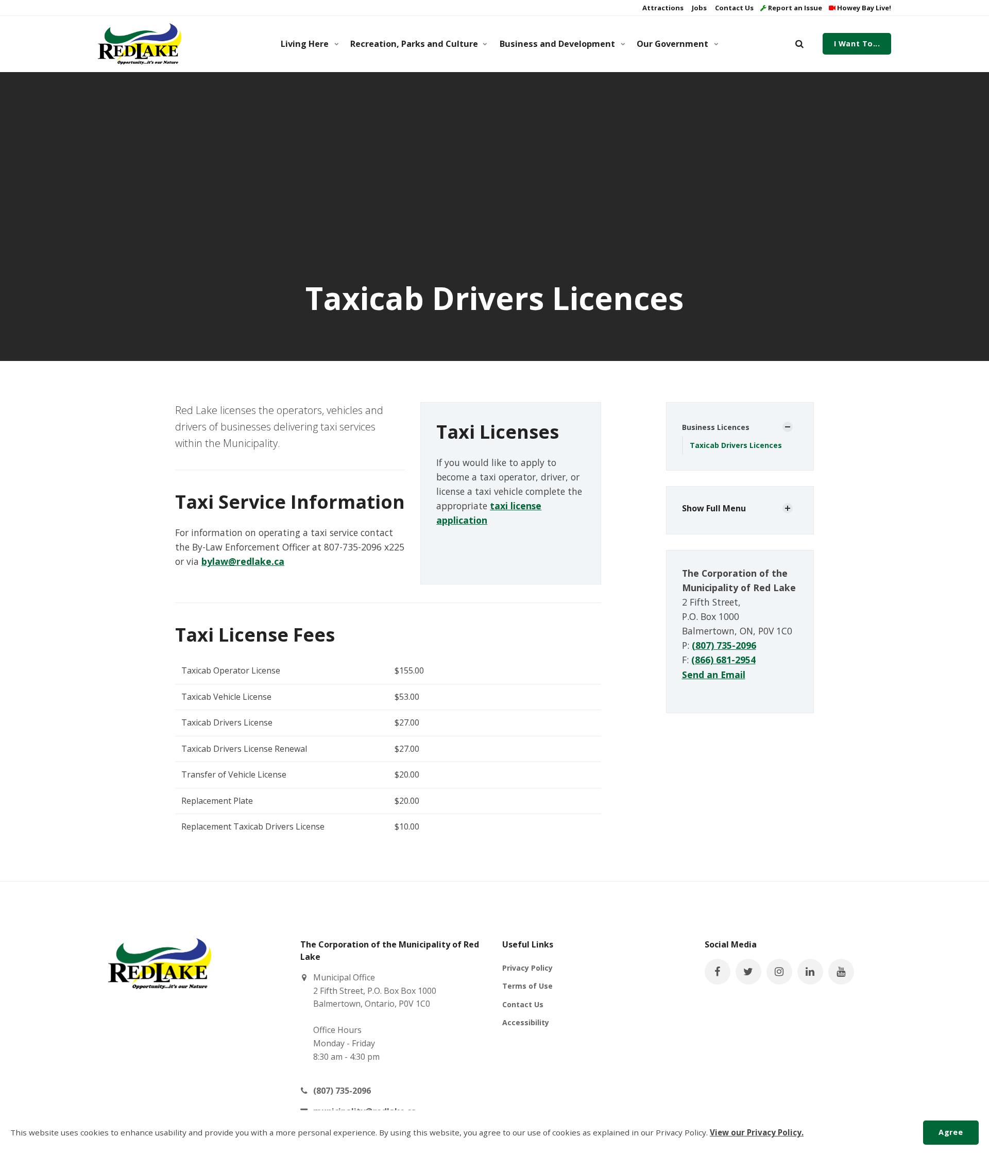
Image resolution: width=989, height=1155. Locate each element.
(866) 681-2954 (723, 659)
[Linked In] (810, 972)
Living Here (305, 43)
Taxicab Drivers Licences (736, 445)
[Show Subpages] (787, 427)
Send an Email (713, 674)
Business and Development (557, 43)
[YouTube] (841, 972)
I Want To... (857, 43)
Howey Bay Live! (863, 7)
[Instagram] (779, 972)
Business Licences (715, 427)
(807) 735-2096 (724, 645)
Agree (951, 1132)
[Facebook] (717, 972)
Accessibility (525, 1022)
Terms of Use (527, 986)
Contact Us (733, 7)
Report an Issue (794, 7)
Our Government (672, 43)
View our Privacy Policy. (757, 1132)
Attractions (662, 7)
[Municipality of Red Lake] (139, 43)
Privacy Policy (527, 968)
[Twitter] (748, 972)
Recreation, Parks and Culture (414, 43)
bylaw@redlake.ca (242, 561)
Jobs (698, 7)
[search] (799, 43)
